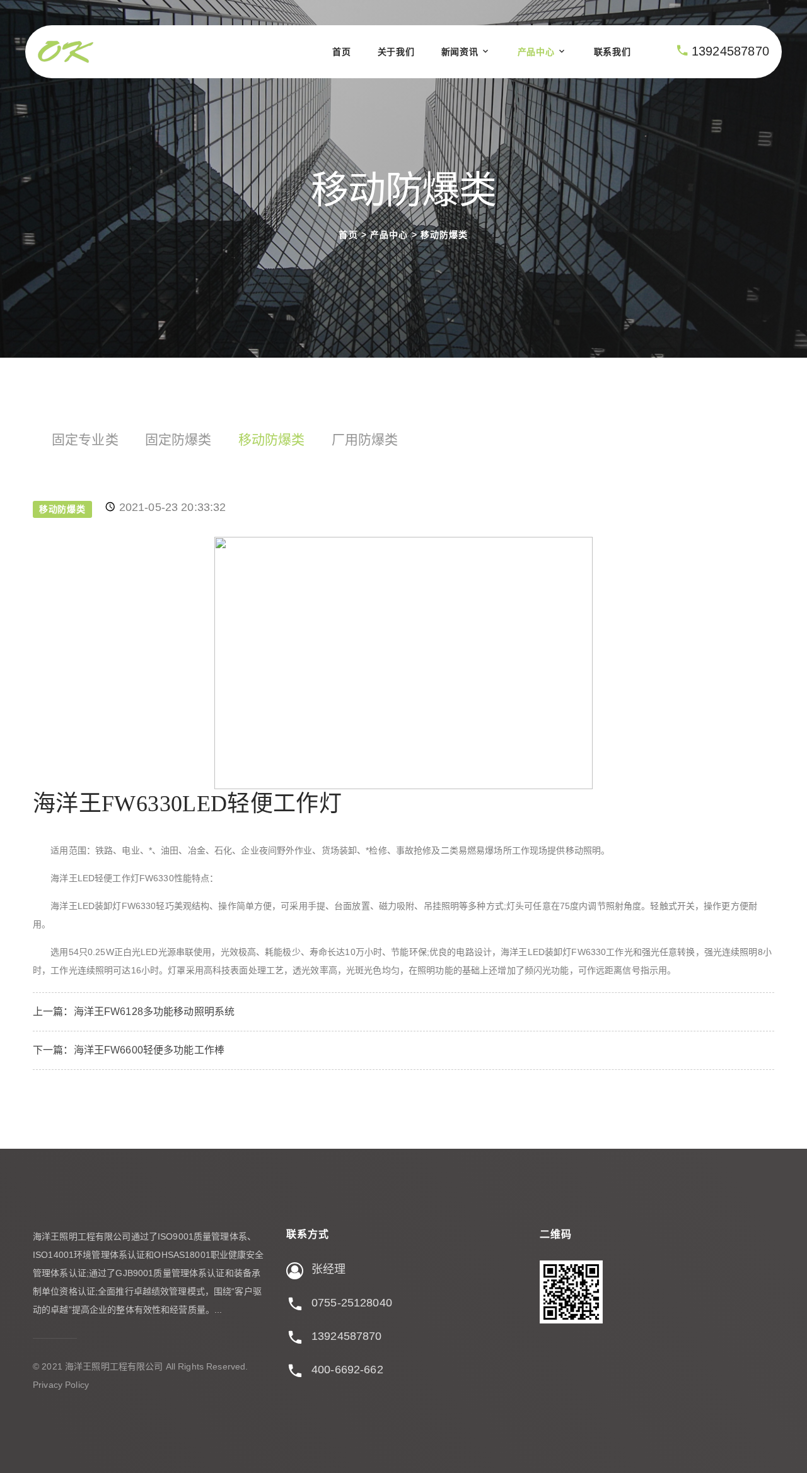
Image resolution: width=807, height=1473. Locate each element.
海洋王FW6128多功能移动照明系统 (154, 1011)
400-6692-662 (347, 1369)
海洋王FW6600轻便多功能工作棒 (149, 1050)
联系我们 (612, 52)
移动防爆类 (444, 235)
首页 (341, 52)
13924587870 (730, 51)
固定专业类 (85, 439)
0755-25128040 (351, 1302)
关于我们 (396, 52)
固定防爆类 (178, 439)
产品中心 (536, 52)
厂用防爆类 (365, 439)
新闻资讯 (460, 52)
